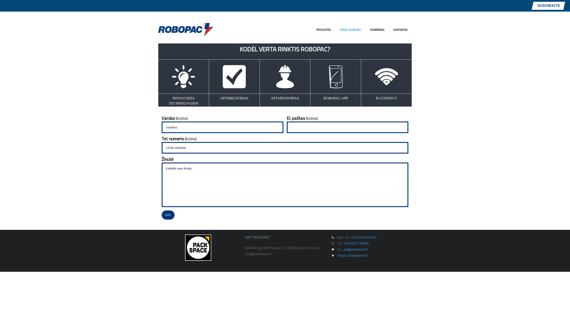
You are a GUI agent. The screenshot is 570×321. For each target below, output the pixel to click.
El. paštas (302, 118)
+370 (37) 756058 (356, 243)
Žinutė (167, 159)
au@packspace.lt (356, 249)
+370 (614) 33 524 (363, 237)
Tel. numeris (179, 138)
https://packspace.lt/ (352, 255)
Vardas (175, 118)
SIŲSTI (168, 215)
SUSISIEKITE (548, 6)
